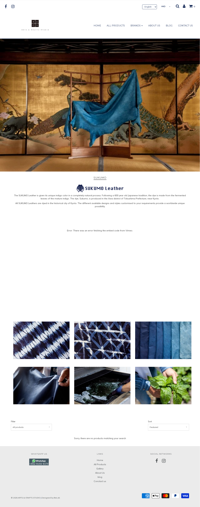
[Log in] (182, 6)
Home (100, 460)
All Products (100, 464)
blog (100, 477)
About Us (100, 472)
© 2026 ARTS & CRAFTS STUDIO (25, 498)
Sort (150, 421)
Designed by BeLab (51, 498)
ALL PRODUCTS (116, 25)
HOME (97, 25)
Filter (13, 421)
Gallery (99, 468)
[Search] (177, 6)
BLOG (169, 25)
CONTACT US (185, 25)
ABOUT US (154, 25)
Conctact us (100, 481)
